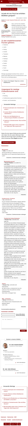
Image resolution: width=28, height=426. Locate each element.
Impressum (3, 417)
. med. (11, 20)
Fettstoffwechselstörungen (14, 5)
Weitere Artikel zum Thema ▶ (9, 9)
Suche (13, 424)
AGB (15, 417)
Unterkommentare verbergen (19, 157)
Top (19, 424)
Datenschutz (10, 417)
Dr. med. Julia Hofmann (9, 369)
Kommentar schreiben (8, 142)
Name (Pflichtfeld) (20, 314)
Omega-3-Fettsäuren (6, 35)
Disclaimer (3, 419)
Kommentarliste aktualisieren (8, 309)
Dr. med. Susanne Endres (16, 344)
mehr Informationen (21, 362)
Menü (6, 424)
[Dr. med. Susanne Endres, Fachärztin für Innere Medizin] (5, 348)
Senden (23, 330)
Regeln (15, 138)
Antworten (9, 157)
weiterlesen (23, 84)
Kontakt (9, 419)
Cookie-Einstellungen (17, 419)
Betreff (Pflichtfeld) (20, 315)
